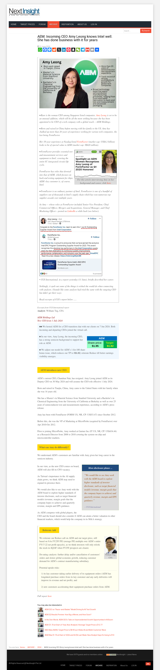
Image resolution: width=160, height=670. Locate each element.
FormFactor (82, 141)
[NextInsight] (24, 12)
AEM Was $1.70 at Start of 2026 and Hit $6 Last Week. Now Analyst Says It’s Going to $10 (79, 635)
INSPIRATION (67, 24)
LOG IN (94, 24)
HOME (13, 24)
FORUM (42, 24)
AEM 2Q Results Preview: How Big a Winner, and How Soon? (68, 615)
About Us (82, 24)
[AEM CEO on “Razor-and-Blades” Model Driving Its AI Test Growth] (41, 609)
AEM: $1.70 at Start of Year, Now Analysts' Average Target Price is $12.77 (73, 625)
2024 (39, 647)
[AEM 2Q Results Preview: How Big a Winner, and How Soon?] (41, 615)
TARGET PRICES (27, 24)
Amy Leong (101, 115)
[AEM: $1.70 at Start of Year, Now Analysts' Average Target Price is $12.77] (41, 625)
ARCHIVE (53, 24)
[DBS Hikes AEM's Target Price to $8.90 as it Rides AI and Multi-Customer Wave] (41, 630)
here (109, 182)
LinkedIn (71, 211)
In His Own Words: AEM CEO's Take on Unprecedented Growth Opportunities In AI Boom (79, 620)
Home (22, 647)
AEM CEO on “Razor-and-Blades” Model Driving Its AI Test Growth (70, 609)
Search (147, 31)
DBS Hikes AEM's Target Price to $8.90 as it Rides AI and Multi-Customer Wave (75, 630)
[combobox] (131, 31)
